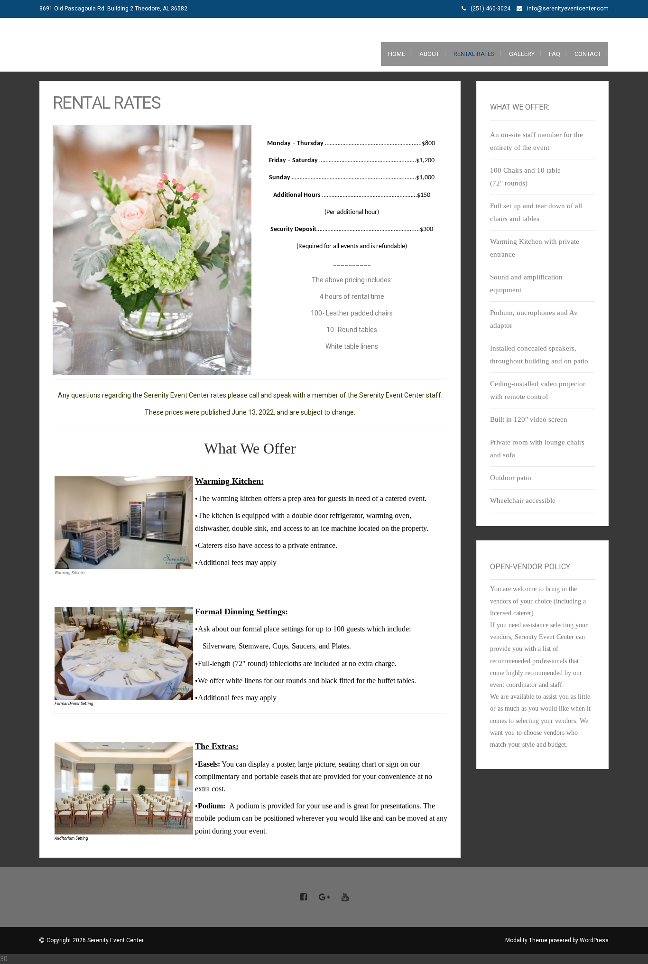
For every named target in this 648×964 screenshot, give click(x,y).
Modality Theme (526, 940)
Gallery (522, 53)
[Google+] (324, 897)
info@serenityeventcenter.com (568, 8)
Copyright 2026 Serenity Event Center (95, 940)
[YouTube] (344, 897)
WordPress (594, 940)
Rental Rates (474, 53)
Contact (587, 53)
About (429, 53)
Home (396, 53)
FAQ (554, 53)
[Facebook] (303, 897)
